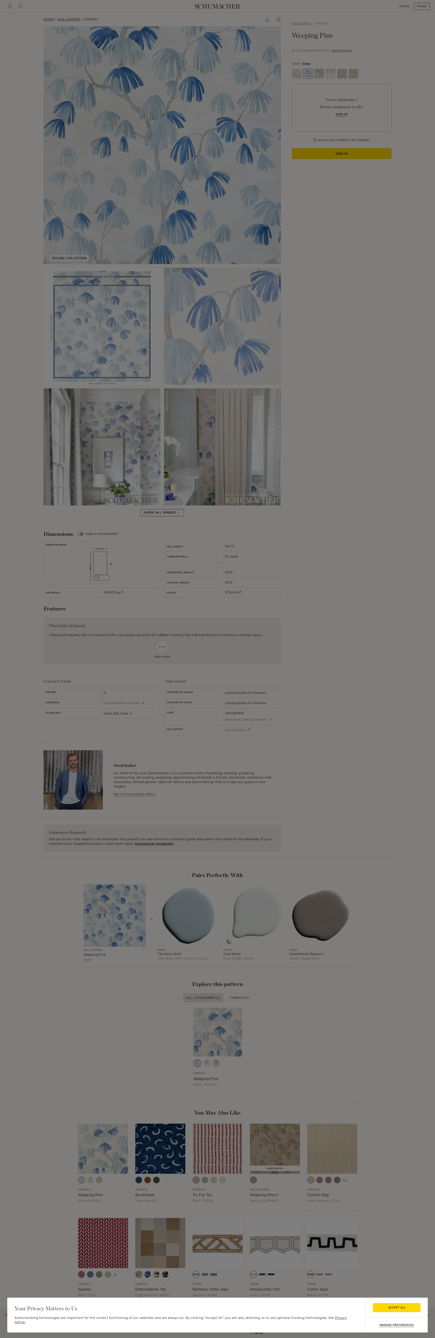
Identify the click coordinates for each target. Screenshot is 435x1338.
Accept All (397, 1307)
